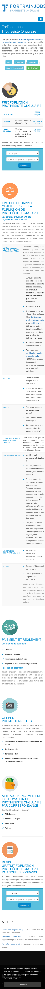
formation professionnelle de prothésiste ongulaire (22, 41)
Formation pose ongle (11, 944)
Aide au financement (14, 68)
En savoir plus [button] (10, 978)
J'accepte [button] (22, 985)
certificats (35, 323)
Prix (8, 62)
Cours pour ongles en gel (13, 929)
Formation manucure (11, 936)
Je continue (24, 165)
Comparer (20, 62)
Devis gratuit (33, 68)
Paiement (32, 62)
